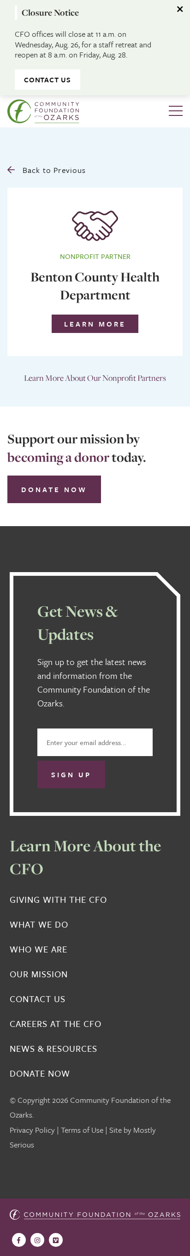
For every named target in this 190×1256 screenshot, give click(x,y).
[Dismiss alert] (181, 9)
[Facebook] (19, 1240)
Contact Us (47, 80)
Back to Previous (53, 170)
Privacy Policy (32, 1130)
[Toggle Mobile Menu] (175, 111)
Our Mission (39, 974)
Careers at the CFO (55, 1023)
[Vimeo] (56, 1240)
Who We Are (38, 949)
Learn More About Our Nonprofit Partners (95, 378)
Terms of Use (82, 1130)
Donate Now (54, 489)
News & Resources (53, 1048)
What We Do (39, 924)
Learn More (95, 324)
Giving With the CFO (58, 899)
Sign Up (71, 774)
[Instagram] (37, 1240)
